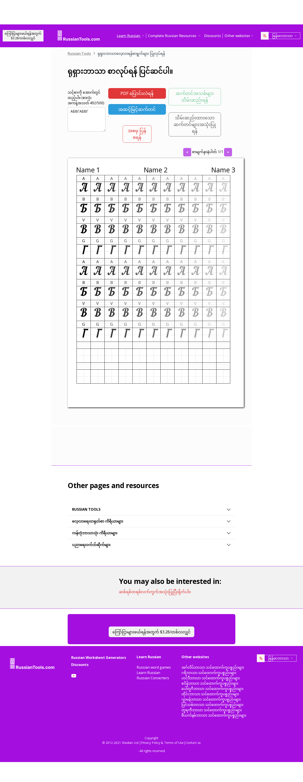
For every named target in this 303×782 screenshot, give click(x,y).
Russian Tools (79, 53)
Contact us (193, 743)
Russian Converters (153, 678)
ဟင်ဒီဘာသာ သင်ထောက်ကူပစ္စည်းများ (210, 678)
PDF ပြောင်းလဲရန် (136, 93)
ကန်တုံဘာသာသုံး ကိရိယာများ (95, 532)
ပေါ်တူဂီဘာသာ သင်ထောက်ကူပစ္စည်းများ (212, 688)
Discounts (212, 35)
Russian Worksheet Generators (98, 657)
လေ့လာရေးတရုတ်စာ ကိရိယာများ (97, 521)
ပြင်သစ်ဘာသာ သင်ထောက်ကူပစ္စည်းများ (212, 704)
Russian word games (154, 667)
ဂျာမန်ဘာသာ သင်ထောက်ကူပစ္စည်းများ (211, 699)
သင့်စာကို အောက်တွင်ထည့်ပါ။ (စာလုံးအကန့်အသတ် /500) (86, 97)
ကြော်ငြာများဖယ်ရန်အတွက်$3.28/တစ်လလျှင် (23, 35)
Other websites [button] (237, 35)
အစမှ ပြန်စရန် (137, 134)
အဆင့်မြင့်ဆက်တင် (137, 109)
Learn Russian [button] (129, 35)
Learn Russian (148, 672)
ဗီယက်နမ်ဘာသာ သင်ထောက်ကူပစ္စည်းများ (213, 715)
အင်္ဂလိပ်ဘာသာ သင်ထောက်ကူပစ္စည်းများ (212, 667)
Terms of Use (174, 743)
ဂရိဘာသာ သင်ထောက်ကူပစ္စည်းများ (208, 672)
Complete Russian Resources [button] (172, 35)
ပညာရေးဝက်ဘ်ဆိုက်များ (91, 544)
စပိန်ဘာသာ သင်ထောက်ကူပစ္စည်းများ (209, 683)
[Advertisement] (151, 13)
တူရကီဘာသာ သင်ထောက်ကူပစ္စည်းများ (211, 709)
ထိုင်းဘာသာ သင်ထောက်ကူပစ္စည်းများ (210, 693)
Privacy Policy (150, 743)
